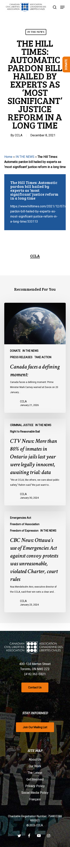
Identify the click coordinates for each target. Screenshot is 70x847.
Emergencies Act (20, 517)
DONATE (15, 350)
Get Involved (35, 779)
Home (8, 157)
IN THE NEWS (35, 32)
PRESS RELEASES (21, 357)
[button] (62, 7)
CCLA (18, 135)
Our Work (35, 766)
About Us (35, 759)
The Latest (35, 773)
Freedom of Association (24, 524)
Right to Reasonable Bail (25, 431)
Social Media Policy (34, 793)
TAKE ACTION (42, 357)
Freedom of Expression (24, 530)
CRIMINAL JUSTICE (21, 425)
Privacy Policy (35, 786)
